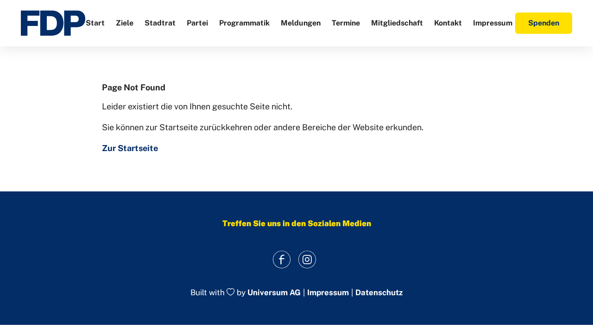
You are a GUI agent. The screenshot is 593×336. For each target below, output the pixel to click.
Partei (197, 23)
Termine (346, 23)
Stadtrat (160, 23)
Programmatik (244, 23)
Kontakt (448, 23)
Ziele (124, 23)
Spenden (543, 23)
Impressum (492, 23)
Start (95, 23)
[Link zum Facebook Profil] (281, 259)
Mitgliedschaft (397, 23)
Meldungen (301, 23)
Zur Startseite (130, 148)
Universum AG (274, 293)
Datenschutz (379, 292)
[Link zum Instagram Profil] (306, 259)
